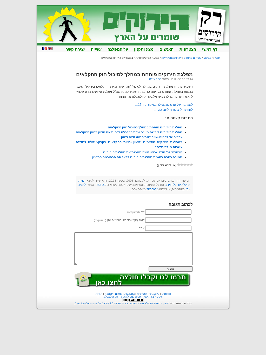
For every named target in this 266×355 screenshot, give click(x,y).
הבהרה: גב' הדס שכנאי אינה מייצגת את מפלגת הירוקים (142, 152)
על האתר (154, 293)
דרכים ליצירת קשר (153, 296)
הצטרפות (187, 49)
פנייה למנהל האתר (130, 296)
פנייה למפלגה (110, 296)
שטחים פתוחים (192, 57)
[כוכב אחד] (191, 164)
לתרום (118, 293)
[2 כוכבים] (188, 164)
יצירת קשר (75, 49)
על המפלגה (118, 49)
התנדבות (129, 293)
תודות (99, 293)
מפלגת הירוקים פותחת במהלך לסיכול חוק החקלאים (134, 74)
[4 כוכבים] (181, 164)
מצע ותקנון (144, 49)
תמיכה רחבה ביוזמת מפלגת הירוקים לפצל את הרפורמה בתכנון (137, 157)
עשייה (96, 49)
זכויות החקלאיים (171, 57)
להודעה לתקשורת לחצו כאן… (173, 109)
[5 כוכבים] (178, 164)
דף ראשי (209, 49)
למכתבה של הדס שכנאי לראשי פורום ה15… (164, 105)
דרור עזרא (155, 79)
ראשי (217, 57)
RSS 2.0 (101, 184)
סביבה (207, 57)
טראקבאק (152, 189)
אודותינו (166, 293)
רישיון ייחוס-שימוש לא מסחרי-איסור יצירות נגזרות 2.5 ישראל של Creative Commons (122, 303)
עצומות (109, 293)
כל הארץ (171, 184)
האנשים (166, 49)
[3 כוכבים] (185, 164)
